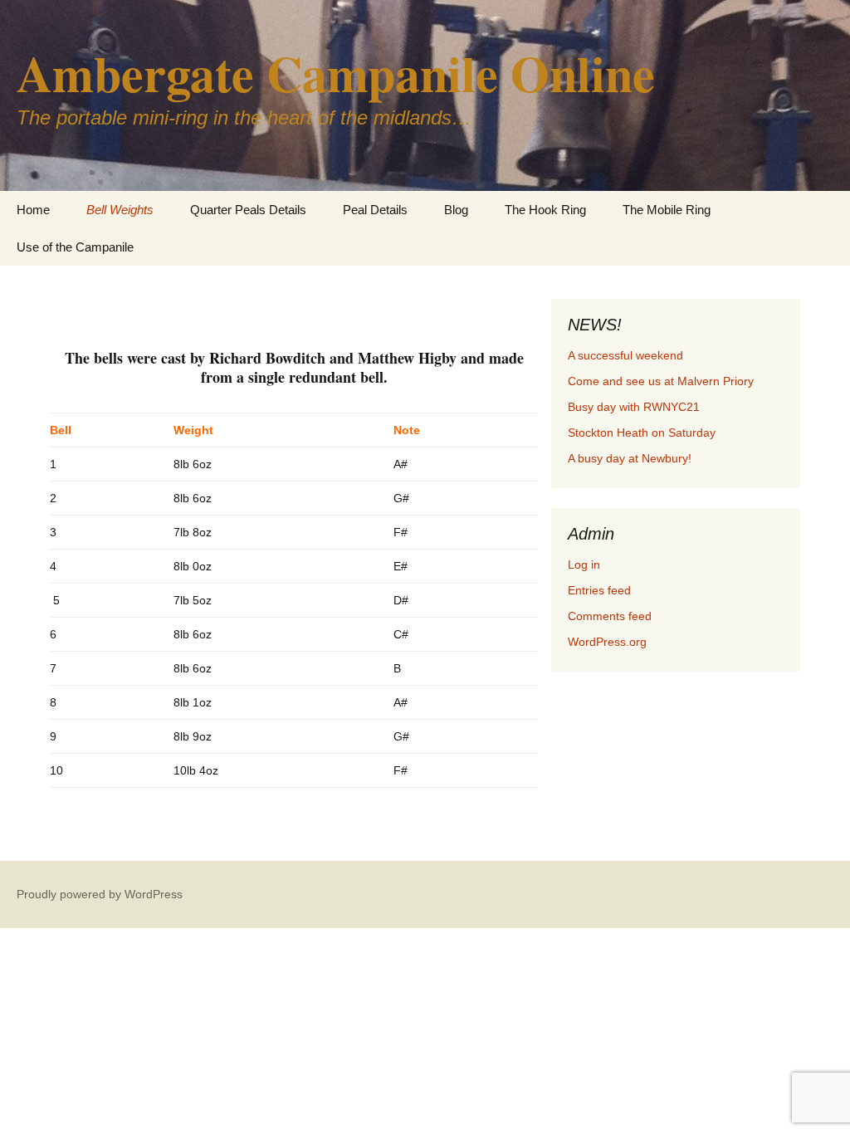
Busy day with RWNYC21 (634, 406)
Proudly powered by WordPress (100, 894)
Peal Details (375, 210)
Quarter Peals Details (248, 210)
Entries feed (599, 590)
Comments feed (610, 616)
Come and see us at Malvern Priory (661, 381)
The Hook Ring (545, 210)
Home (33, 210)
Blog (456, 210)
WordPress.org (607, 641)
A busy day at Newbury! (629, 458)
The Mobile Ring (667, 210)
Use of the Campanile (75, 247)
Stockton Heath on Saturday (642, 432)
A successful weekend (625, 355)
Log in (584, 564)
